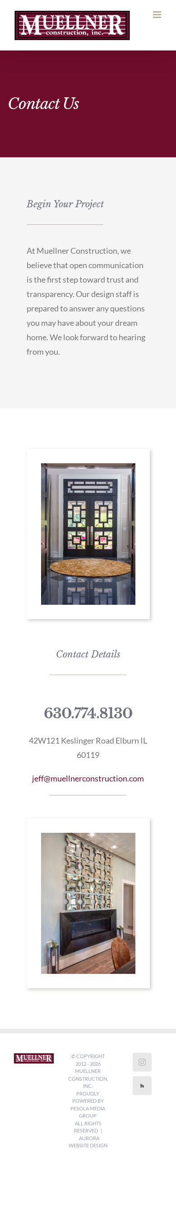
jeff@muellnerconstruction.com (88, 778)
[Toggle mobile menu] (157, 14)
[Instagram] (142, 1062)
